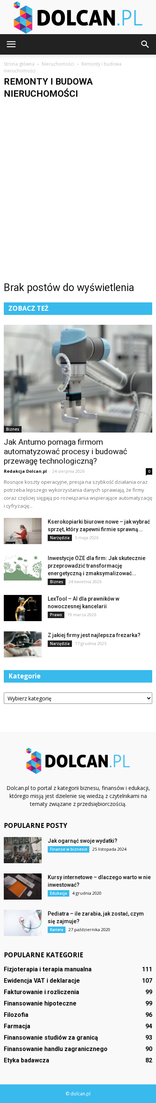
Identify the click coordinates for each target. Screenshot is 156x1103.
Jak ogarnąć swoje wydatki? (82, 841)
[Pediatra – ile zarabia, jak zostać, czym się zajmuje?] (23, 923)
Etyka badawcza (26, 1060)
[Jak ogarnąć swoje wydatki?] (23, 850)
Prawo (56, 614)
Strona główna (19, 64)
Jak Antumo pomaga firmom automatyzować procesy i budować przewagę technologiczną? (65, 451)
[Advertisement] (78, 182)
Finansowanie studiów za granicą (51, 1037)
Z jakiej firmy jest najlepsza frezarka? (94, 635)
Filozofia (16, 1014)
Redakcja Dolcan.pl (25, 471)
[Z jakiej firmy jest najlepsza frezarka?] (23, 644)
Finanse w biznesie (68, 849)
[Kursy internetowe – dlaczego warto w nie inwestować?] (23, 886)
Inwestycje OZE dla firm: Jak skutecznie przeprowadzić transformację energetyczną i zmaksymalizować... (96, 565)
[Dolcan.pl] (78, 18)
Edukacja (58, 893)
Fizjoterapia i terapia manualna (48, 969)
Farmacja (17, 1026)
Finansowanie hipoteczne (40, 1003)
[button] (145, 44)
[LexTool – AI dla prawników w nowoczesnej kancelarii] (23, 608)
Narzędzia (60, 537)
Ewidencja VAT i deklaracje (42, 980)
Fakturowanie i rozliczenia (41, 992)
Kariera (56, 929)
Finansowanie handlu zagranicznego (56, 1049)
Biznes (12, 429)
